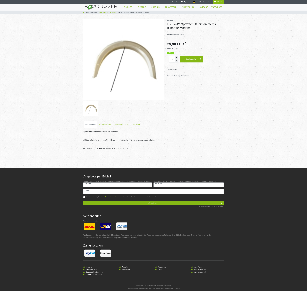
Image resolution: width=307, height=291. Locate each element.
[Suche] (204, 2)
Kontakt (124, 267)
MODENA (113, 12)
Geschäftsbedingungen (94, 272)
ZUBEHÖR (155, 7)
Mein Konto (198, 267)
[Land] (194, 2)
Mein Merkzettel (200, 272)
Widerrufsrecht (91, 269)
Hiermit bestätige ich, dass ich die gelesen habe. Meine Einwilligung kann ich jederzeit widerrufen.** (121, 197)
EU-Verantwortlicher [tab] (121, 124)
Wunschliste (174, 69)
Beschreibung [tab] (90, 124)
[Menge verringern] (176, 60)
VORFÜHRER (216, 7)
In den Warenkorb (191, 59)
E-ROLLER (128, 7)
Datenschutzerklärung (94, 274)
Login (160, 269)
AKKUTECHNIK (188, 7)
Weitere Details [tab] (105, 124)
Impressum (126, 269)
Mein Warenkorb (200, 269)
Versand (89, 267)
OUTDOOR (203, 7)
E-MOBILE (142, 7)
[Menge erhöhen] (176, 57)
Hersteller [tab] (136, 124)
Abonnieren (152, 203)
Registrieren (162, 267)
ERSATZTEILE (171, 7)
